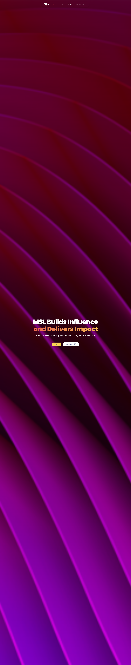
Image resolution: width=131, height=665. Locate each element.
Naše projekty (80, 4)
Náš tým (69, 4)
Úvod (53, 4)
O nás (61, 4)
